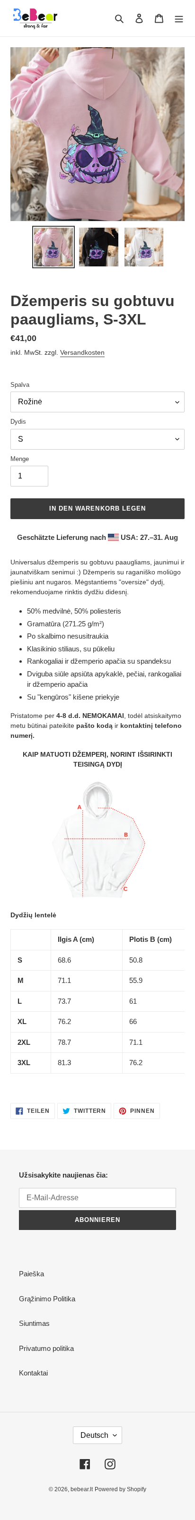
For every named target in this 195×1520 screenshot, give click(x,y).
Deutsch (94, 1435)
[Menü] (179, 18)
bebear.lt (82, 1489)
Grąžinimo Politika (47, 1299)
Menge (19, 458)
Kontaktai (33, 1373)
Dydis (18, 421)
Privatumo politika (46, 1348)
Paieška (31, 1274)
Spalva (19, 384)
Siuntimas (34, 1323)
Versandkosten (82, 352)
